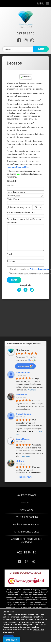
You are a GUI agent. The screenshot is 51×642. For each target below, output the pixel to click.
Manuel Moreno (23, 414)
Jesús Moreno (23, 438)
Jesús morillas (23, 372)
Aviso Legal (26, 510)
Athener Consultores (26, 532)
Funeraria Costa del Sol (17, 167)
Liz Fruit (20, 461)
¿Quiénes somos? (26, 495)
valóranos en (23, 366)
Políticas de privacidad (39, 269)
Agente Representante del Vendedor (26, 540)
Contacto (26, 502)
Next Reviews (25, 476)
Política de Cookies (27, 517)
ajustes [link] (36, 629)
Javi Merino (21, 394)
